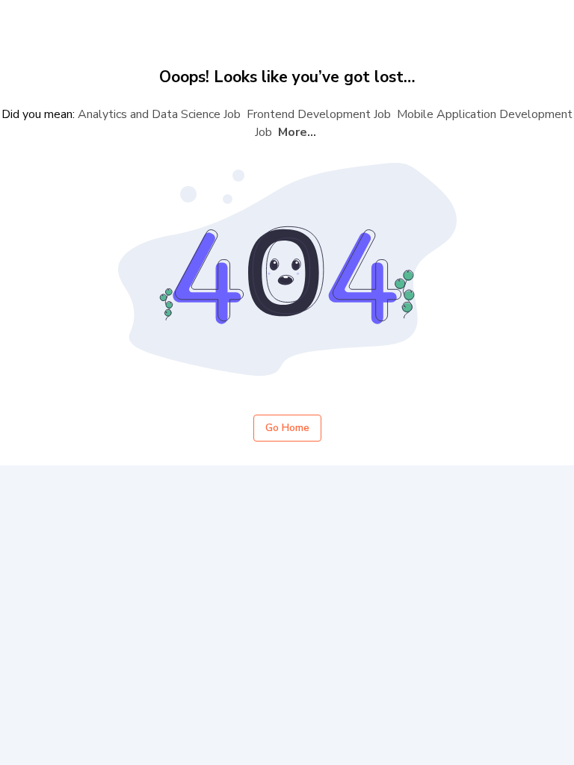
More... (297, 132)
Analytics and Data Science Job (159, 114)
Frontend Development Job (319, 114)
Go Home (287, 428)
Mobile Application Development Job (414, 123)
